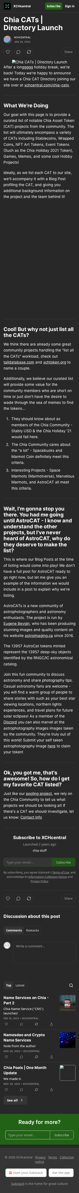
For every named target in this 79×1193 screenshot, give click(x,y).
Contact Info (31, 817)
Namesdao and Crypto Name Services (24, 1037)
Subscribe (54, 6)
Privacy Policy (39, 881)
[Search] (71, 985)
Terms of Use (60, 872)
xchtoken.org (54, 362)
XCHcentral (22, 37)
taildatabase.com (19, 362)
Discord (10, 722)
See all (12, 1100)
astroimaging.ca (39, 635)
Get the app (61, 1173)
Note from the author (20, 1046)
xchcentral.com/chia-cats (46, 85)
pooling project (39, 793)
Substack (17, 1184)
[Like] (8, 52)
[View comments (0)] (18, 52)
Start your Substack (28, 1173)
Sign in (70, 6)
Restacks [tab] (32, 930)
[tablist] (22, 930)
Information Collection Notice (47, 877)
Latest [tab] (20, 985)
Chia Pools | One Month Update (25, 1070)
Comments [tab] (14, 930)
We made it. (13, 1078)
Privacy (40, 1157)
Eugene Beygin (17, 623)
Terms (52, 1157)
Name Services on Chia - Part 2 (26, 1000)
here (52, 746)
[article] (39, 1011)
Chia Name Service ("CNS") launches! (23, 1010)
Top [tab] (8, 985)
